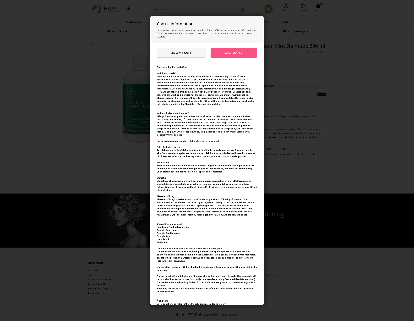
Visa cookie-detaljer (181, 52)
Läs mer (161, 36)
